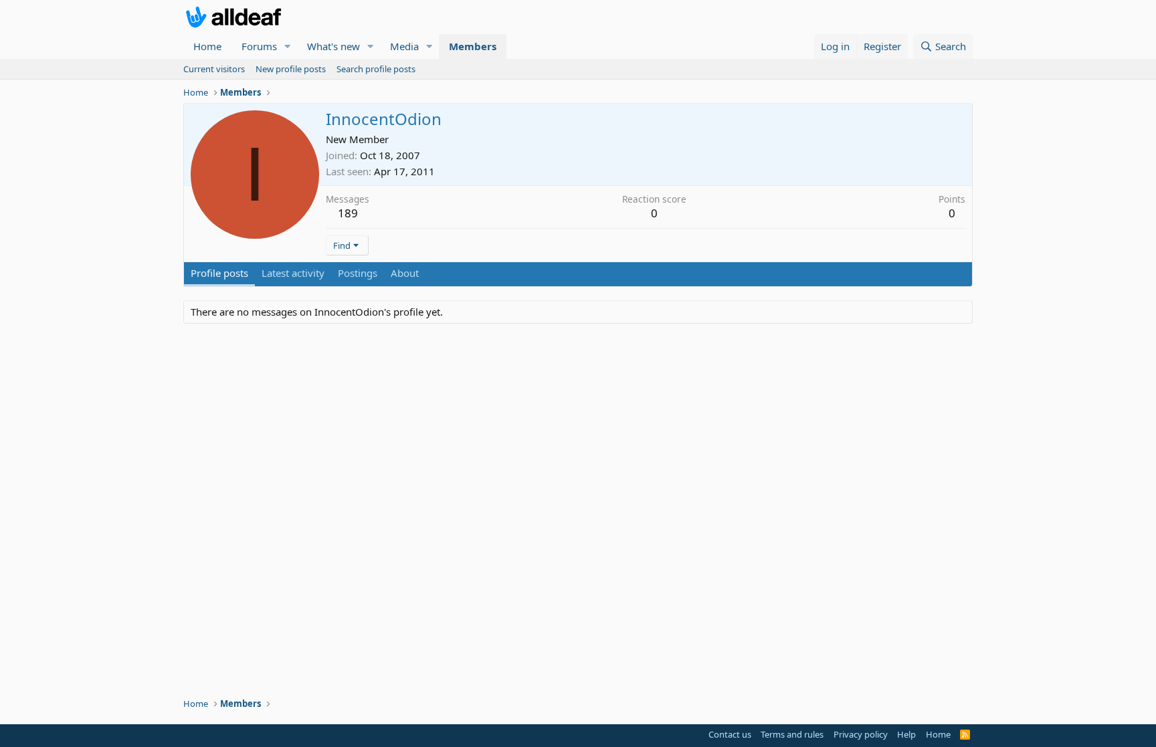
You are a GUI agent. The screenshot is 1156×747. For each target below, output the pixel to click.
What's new (333, 46)
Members (472, 46)
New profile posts (291, 69)
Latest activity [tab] (293, 273)
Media (404, 46)
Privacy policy (861, 734)
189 (348, 213)
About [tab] (405, 273)
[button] (287, 46)
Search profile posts (375, 69)
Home (207, 46)
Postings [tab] (357, 273)
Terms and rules (792, 734)
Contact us (729, 734)
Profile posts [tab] (219, 273)
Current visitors (214, 69)
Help (906, 734)
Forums (259, 46)
